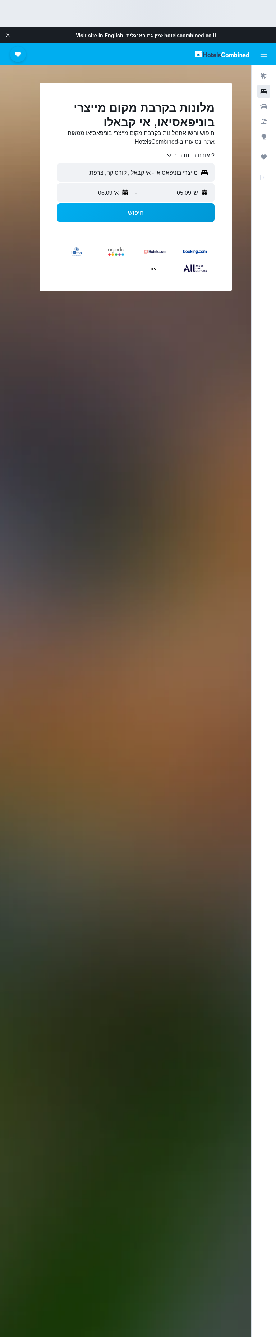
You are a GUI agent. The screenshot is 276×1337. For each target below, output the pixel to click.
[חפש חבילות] (263, 121)
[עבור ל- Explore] (263, 136)
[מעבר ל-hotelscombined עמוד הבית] (222, 54)
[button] (8, 35)
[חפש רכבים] (263, 106)
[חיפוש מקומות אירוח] (263, 91)
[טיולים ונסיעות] (263, 157)
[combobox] (190, 155)
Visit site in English (99, 35)
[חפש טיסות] (263, 76)
